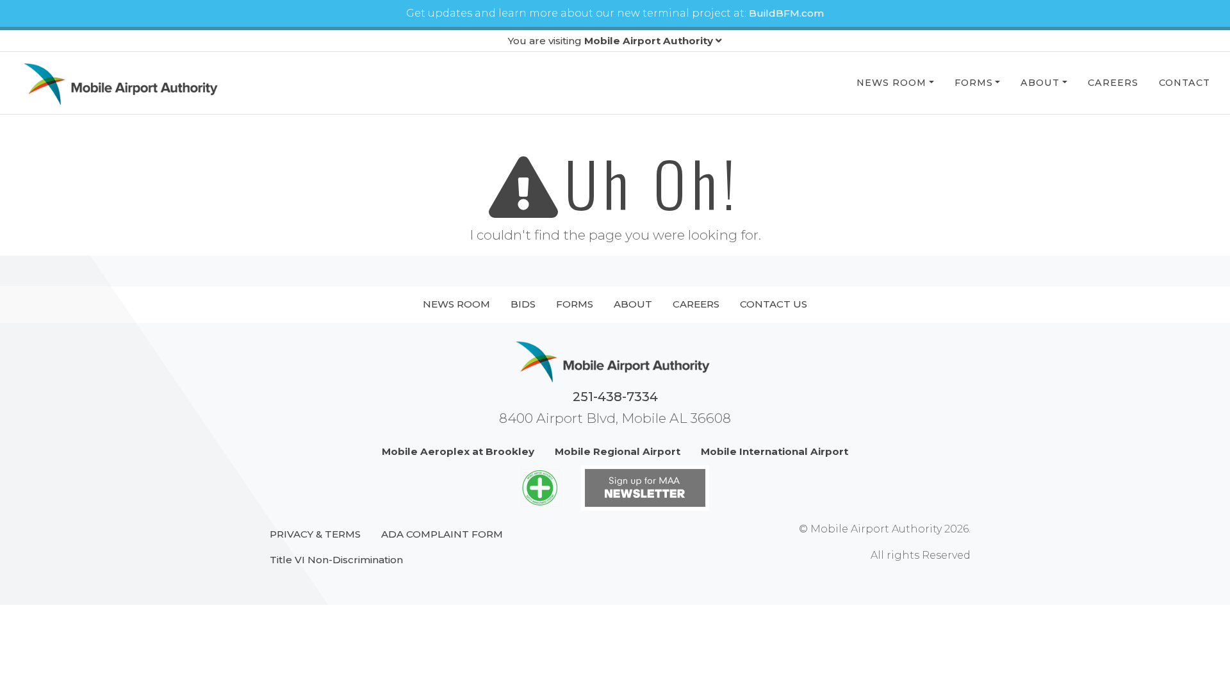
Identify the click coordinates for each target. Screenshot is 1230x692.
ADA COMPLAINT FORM (442, 534)
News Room (891, 82)
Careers (1113, 82)
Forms (974, 82)
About (1040, 82)
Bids (523, 304)
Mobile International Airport (774, 451)
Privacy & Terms (315, 534)
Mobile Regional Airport (617, 451)
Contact (1184, 82)
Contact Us (773, 304)
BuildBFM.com (786, 13)
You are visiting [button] (610, 41)
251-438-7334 (615, 396)
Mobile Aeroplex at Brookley (458, 451)
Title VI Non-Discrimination (336, 560)
